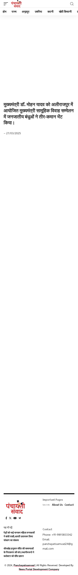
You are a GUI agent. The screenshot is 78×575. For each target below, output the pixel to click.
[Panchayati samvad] (16, 4)
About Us (57, 504)
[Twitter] (10, 518)
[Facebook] (6, 518)
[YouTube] (15, 518)
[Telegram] (19, 518)
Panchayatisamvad (24, 565)
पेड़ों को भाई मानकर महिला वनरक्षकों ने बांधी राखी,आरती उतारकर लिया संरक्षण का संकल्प (19, 536)
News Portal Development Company (39, 569)
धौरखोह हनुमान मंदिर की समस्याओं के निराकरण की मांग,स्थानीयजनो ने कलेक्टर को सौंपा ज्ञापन (19, 552)
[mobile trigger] (7, 4)
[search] (71, 4)
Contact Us (71, 504)
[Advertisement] (39, 55)
